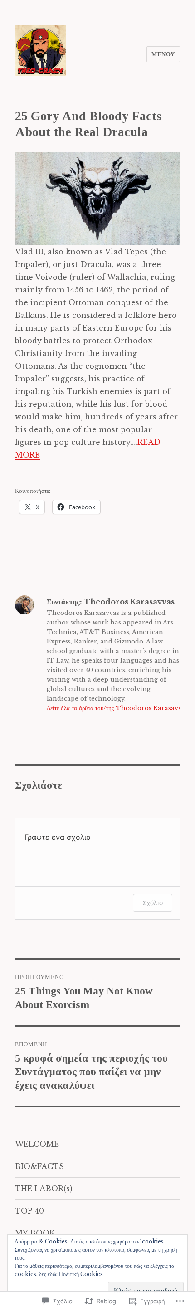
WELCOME (37, 1144)
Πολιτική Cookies (81, 1274)
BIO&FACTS (39, 1166)
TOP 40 (29, 1210)
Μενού (163, 54)
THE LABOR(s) (44, 1188)
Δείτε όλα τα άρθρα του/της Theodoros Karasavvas (117, 708)
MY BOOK (35, 1233)
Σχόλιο (152, 902)
